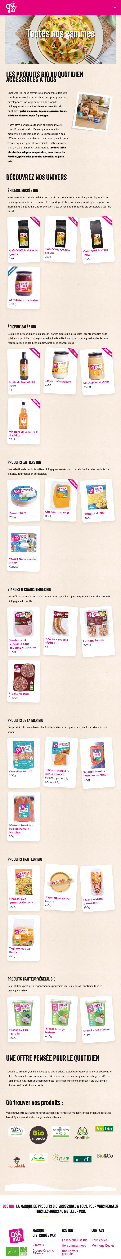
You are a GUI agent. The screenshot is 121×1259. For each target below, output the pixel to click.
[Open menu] (114, 7)
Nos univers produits (70, 1252)
